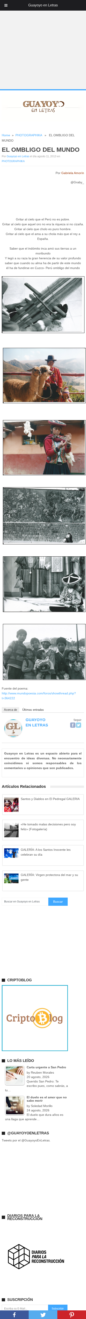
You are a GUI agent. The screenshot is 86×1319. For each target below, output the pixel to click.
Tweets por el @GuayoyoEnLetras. (26, 1140)
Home (6, 135)
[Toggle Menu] (6, 5)
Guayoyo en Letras (18, 156)
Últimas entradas (33, 709)
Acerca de (10, 709)
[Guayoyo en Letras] (13, 736)
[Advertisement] (43, 45)
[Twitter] (78, 725)
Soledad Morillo (41, 1106)
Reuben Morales (42, 1072)
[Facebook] (72, 725)
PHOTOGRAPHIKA (28, 135)
